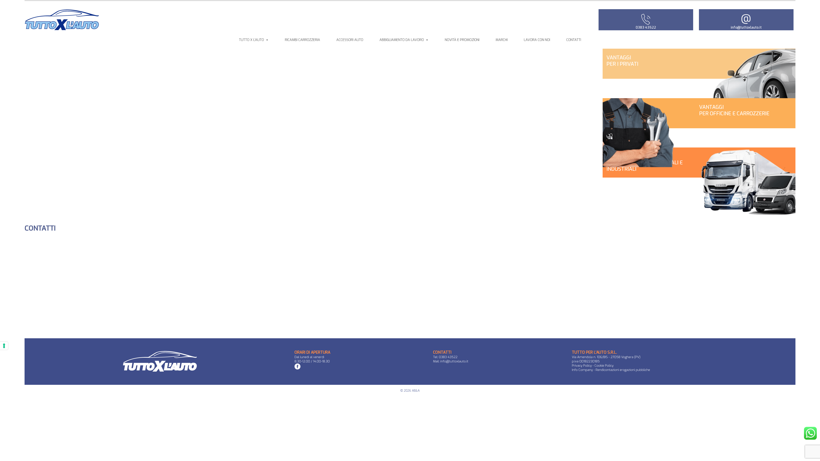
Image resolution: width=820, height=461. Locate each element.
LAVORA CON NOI (537, 40)
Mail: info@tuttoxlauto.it (450, 361)
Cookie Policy (604, 365)
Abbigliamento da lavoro (401, 40)
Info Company (583, 370)
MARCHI (502, 40)
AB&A (416, 391)
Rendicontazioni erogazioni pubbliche (623, 370)
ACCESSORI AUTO (349, 40)
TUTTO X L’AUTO (251, 40)
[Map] (40, 275)
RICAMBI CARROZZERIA (302, 40)
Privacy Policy (582, 365)
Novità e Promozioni (462, 40)
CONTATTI (573, 40)
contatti (40, 228)
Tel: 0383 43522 (445, 357)
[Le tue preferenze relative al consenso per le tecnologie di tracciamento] (4, 346)
